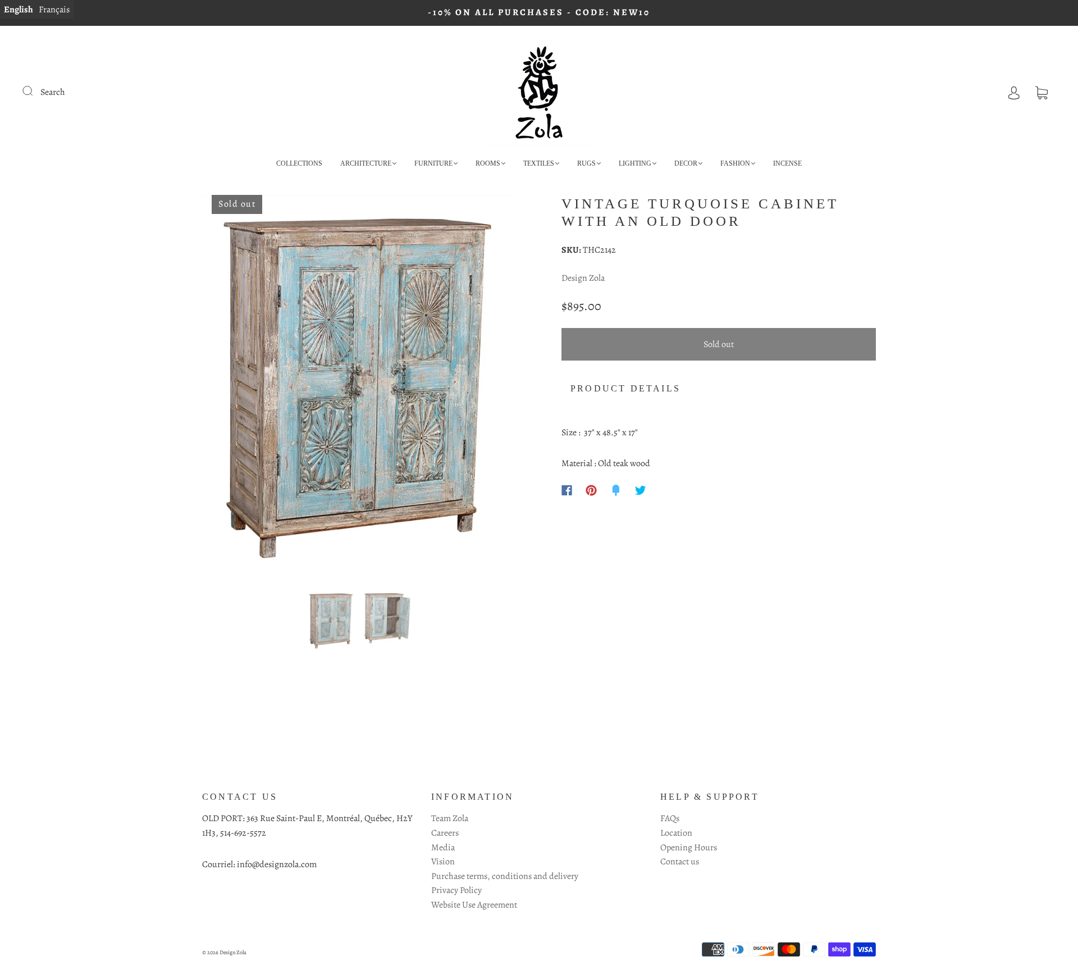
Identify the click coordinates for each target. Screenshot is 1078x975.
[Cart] (1041, 92)
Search (52, 92)
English (18, 9)
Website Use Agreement (474, 905)
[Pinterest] (591, 490)
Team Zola (449, 818)
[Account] (1014, 92)
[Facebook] (567, 490)
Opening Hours (688, 847)
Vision (443, 861)
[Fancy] (616, 490)
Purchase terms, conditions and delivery (504, 876)
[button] (234, 390)
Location (676, 833)
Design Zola (583, 278)
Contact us (679, 861)
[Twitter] (640, 490)
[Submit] (34, 91)
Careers (445, 833)
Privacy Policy (456, 890)
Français (54, 9)
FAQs (669, 818)
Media (443, 847)
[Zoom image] (359, 390)
